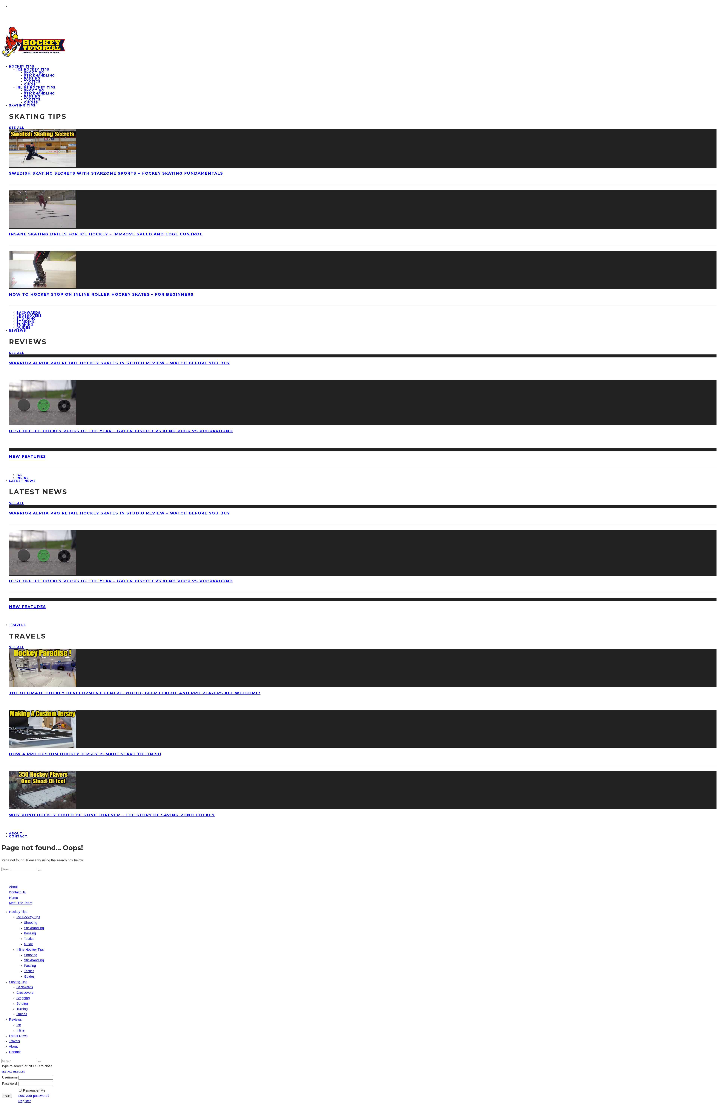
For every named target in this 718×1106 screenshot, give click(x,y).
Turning (24, 324)
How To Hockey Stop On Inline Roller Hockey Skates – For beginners (101, 294)
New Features (27, 456)
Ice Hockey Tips (32, 69)
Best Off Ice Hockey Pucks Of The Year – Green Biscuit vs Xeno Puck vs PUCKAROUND (121, 431)
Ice (19, 475)
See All (16, 128)
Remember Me (34, 1090)
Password (9, 1083)
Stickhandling (39, 75)
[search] (39, 870)
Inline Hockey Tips (36, 87)
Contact (18, 836)
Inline (20, 1030)
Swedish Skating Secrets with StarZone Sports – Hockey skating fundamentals (116, 173)
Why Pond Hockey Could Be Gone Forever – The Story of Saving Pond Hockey (112, 815)
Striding (25, 321)
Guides (29, 976)
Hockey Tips (21, 66)
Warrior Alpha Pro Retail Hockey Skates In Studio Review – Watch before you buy (119, 363)
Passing (32, 78)
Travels (17, 625)
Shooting (34, 72)
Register (24, 1101)
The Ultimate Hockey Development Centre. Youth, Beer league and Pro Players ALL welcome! (134, 693)
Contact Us (17, 892)
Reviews (17, 330)
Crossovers (29, 315)
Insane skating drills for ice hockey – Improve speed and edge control (105, 234)
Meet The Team (20, 903)
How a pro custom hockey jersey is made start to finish (85, 754)
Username (10, 1077)
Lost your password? (33, 1096)
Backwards (28, 312)
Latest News (22, 481)
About (13, 887)
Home (13, 898)
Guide (30, 84)
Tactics (32, 81)
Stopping (26, 318)
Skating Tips (22, 105)
